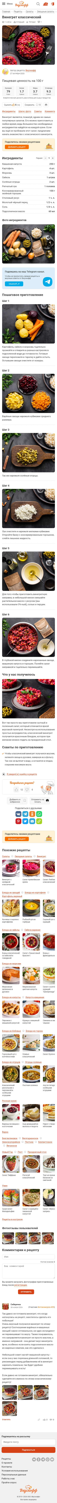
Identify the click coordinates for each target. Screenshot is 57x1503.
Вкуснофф (31, 70)
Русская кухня (9, 1101)
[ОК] (32, 814)
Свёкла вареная (32, 930)
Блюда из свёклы (10, 930)
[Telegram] (25, 814)
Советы (38, 111)
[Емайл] (32, 821)
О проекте (7, 1462)
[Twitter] (25, 821)
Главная (6, 11)
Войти (53, 2)
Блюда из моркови (11, 963)
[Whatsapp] (39, 814)
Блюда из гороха (34, 1031)
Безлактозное (45, 1142)
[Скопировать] (39, 821)
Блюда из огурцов (11, 1062)
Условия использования (15, 1470)
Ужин (4, 1185)
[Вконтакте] (18, 814)
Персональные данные (14, 1474)
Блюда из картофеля (35, 892)
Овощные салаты (45, 11)
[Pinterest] (18, 821)
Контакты (7, 1466)
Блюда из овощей (11, 892)
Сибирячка (16, 1304)
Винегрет (41, 856)
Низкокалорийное (11, 1142)
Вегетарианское (30, 1138)
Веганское (12, 1145)
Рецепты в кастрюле (12, 1219)
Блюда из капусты (11, 997)
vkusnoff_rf (14, 284)
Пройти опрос (9, 1482)
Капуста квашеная (35, 997)
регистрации (20, 1285)
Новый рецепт (46, 2)
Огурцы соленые (33, 1062)
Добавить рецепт (17, 147)
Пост (20, 1152)
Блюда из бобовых (11, 1031)
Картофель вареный (12, 896)
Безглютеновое (9, 1138)
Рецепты (18, 11)
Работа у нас (8, 1478)
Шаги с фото (25, 111)
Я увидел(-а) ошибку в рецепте (22, 774)
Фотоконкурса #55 (46, 1307)
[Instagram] (48, 1459)
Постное (29, 1142)
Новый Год (7, 1152)
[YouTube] (52, 1459)
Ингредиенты (8, 111)
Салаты (29, 11)
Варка (5, 1132)
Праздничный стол (37, 1152)
